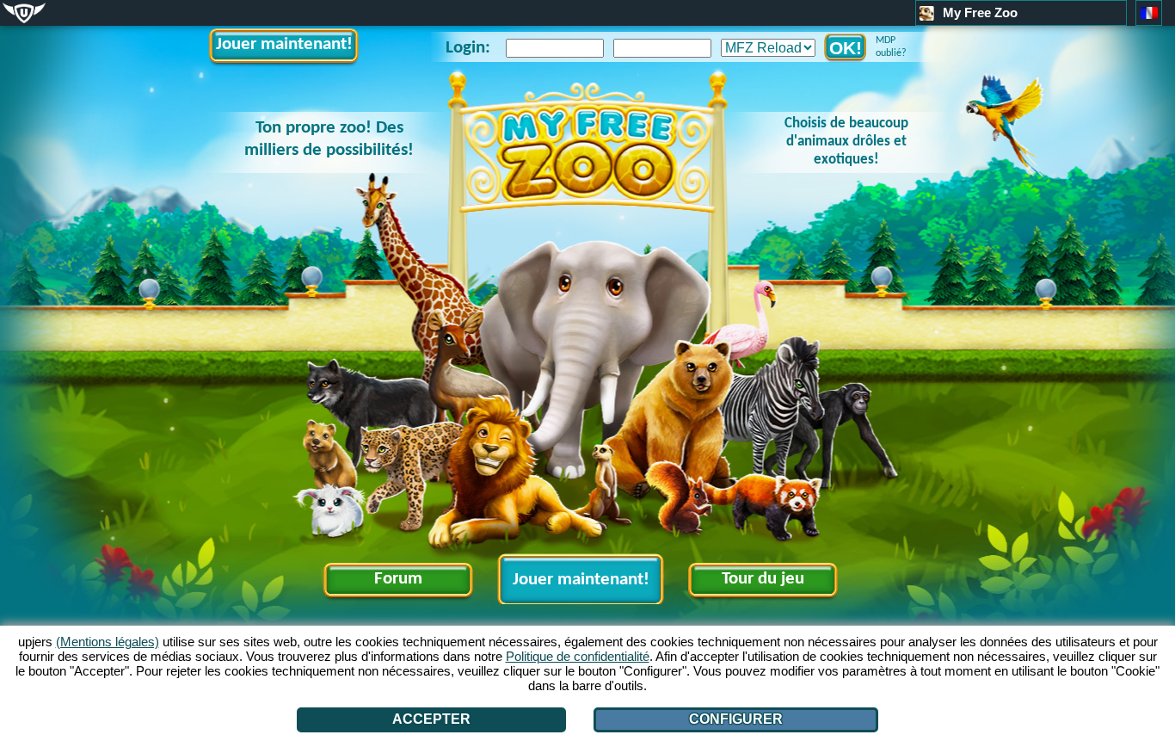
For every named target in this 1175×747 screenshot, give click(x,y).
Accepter (431, 719)
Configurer (736, 719)
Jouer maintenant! (284, 44)
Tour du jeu (763, 579)
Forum (398, 579)
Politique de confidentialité (577, 656)
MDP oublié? (891, 47)
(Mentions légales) (107, 641)
